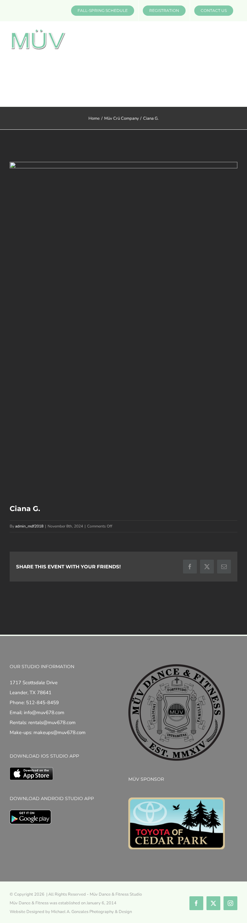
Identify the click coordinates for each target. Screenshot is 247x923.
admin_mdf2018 (29, 526)
